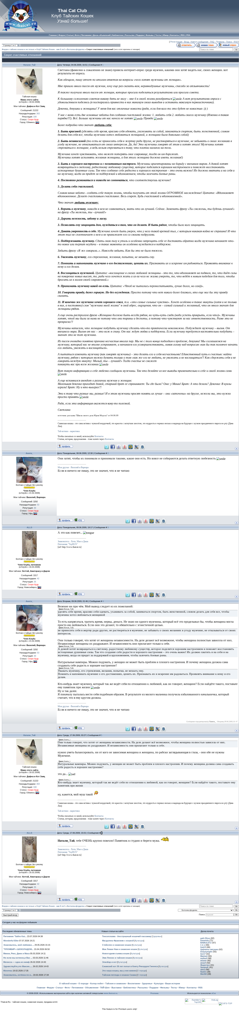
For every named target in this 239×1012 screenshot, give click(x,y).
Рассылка (143, 987)
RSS (236, 42)
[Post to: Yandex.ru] (125, 447)
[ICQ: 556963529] (79, 520)
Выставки (116, 987)
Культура (139, 941)
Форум (50, 987)
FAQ (212, 42)
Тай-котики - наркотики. (69, 431)
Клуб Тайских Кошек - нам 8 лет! (51, 49)
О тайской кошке (68, 983)
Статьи (59, 987)
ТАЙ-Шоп (105, 987)
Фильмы (164, 987)
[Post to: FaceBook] (113, 447)
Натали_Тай (29, 65)
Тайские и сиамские (115, 983)
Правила (220, 42)
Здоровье (157, 936)
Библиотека (129, 987)
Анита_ (29, 453)
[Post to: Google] (119, 447)
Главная (41, 987)
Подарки (153, 987)
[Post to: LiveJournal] (136, 447)
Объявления (91, 987)
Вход (186, 42)
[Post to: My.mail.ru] (131, 447)
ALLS (29, 527)
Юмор (182, 987)
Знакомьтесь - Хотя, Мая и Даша (73, 541)
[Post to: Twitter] (107, 447)
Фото (67, 987)
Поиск (229, 42)
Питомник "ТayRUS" (68, 544)
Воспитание (134, 983)
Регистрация (176, 42)
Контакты (98, 436)
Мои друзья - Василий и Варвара (73, 467)
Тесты (174, 987)
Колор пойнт (96, 983)
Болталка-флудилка (75, 49)
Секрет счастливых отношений (99, 49)
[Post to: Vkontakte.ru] (142, 447)
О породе (141, 971)
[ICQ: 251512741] (79, 593)
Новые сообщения (199, 42)
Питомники (77, 987)
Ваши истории (172, 983)
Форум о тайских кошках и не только (18, 49)
